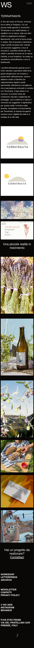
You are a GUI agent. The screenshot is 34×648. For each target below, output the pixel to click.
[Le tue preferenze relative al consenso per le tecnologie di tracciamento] (31, 645)
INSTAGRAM (7, 607)
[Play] (3, 470)
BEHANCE (6, 610)
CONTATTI (6, 592)
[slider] (15, 540)
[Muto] (28, 470)
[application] (17, 456)
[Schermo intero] (31, 470)
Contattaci (17, 557)
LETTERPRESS (9, 577)
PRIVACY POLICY (10, 595)
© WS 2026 (6, 604)
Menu (28, 3)
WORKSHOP (7, 574)
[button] (15, 455)
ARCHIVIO (6, 580)
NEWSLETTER (8, 589)
